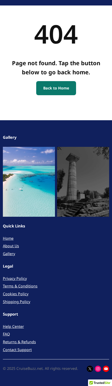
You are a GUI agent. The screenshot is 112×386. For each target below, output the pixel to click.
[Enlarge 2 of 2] (102, 153)
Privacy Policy (15, 278)
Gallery (9, 253)
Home (8, 238)
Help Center (13, 326)
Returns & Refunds (19, 341)
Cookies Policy (15, 293)
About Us (11, 245)
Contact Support (17, 349)
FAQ (6, 333)
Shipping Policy (16, 301)
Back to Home (56, 88)
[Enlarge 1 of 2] (48, 153)
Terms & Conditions (20, 286)
